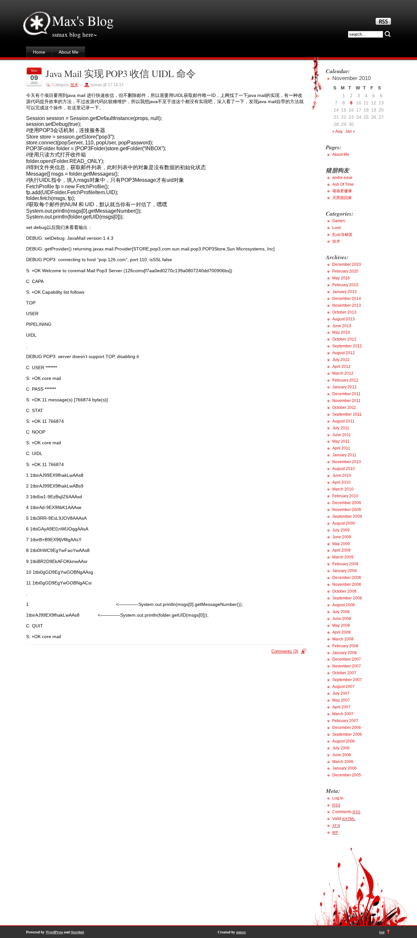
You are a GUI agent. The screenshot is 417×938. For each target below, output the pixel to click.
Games (338, 221)
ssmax (241, 932)
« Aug (337, 131)
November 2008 (346, 584)
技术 (74, 85)
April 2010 (341, 482)
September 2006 (347, 734)
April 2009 (341, 550)
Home (39, 52)
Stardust (77, 932)
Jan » (350, 131)
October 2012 (344, 339)
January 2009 (344, 571)
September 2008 (347, 598)
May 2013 (341, 332)
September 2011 (347, 414)
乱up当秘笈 (342, 234)
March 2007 (342, 714)
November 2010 (346, 462)
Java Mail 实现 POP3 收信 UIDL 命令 (120, 73)
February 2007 (345, 720)
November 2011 (346, 400)
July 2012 (341, 359)
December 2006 (346, 727)
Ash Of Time (343, 184)
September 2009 (347, 516)
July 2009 (341, 530)
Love (336, 227)
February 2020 (345, 271)
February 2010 (345, 496)
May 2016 (341, 278)
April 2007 (341, 707)
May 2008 (341, 625)
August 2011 (343, 421)
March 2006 (342, 761)
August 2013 (343, 319)
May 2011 (341, 441)
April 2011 (341, 448)
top (381, 932)
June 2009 (341, 537)
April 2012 (341, 366)
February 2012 (345, 380)
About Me (69, 52)
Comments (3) (284, 651)
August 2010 (343, 468)
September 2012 (347, 346)
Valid (343, 818)
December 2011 (346, 394)
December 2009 (346, 503)
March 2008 (342, 639)
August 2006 (343, 741)
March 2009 (342, 557)
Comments (346, 812)
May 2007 (341, 700)
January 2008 (344, 652)
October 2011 (344, 407)
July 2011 (340, 428)
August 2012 (343, 353)
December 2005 (346, 775)
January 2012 (344, 387)
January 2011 (344, 455)
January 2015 (344, 291)
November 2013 (346, 305)
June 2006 (341, 755)
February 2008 (345, 646)
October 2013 (344, 312)
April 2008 (341, 632)
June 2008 (341, 618)
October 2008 (344, 591)
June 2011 (341, 435)
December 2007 (346, 659)
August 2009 (343, 523)
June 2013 (341, 326)
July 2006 (341, 748)
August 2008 (343, 605)
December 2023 (346, 264)
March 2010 (342, 489)
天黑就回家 (342, 197)
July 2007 (341, 693)
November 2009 (346, 509)
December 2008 (346, 577)
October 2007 (344, 673)
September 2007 (347, 679)
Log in (337, 798)
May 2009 (341, 544)
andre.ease (342, 177)
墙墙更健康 (342, 191)
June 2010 (341, 475)
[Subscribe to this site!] (383, 23)
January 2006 (344, 768)
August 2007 (343, 686)
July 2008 (341, 612)
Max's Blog (83, 20)
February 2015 (345, 285)
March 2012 (342, 373)
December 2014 (346, 298)
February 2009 (345, 564)
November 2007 (346, 666)
